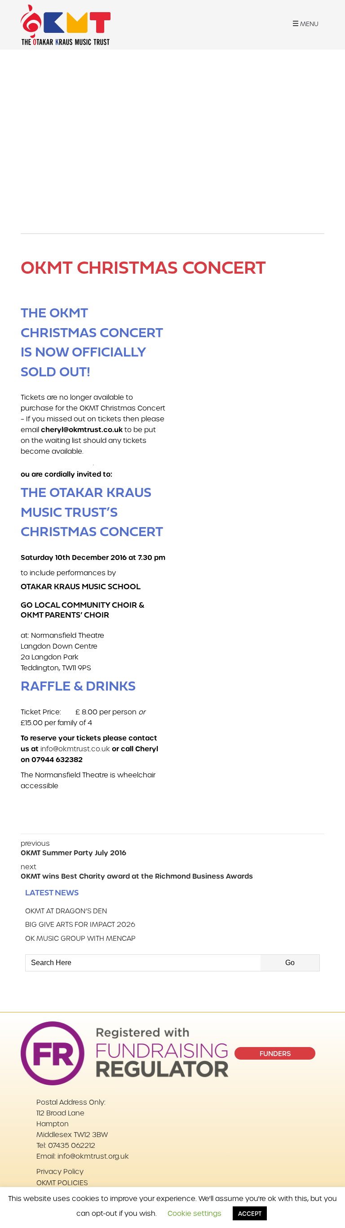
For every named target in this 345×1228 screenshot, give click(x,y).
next (137, 871)
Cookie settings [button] (194, 1213)
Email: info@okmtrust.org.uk (82, 1156)
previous (73, 848)
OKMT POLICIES (62, 1182)
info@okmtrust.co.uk (75, 749)
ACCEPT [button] (249, 1213)
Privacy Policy (60, 1171)
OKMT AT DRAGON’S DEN (66, 911)
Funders (275, 1053)
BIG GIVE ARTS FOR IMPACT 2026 (80, 924)
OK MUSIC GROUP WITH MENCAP (80, 938)
